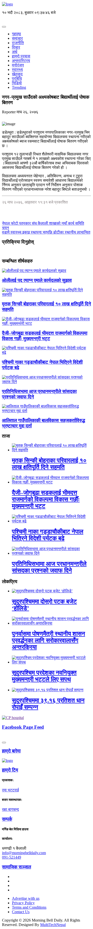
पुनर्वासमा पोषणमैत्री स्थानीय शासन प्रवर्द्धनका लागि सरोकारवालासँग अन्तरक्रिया (48, 640)
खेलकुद (17, 74)
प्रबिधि (17, 78)
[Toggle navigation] (4, 27)
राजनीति (18, 43)
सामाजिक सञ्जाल (16, 866)
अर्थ (14, 52)
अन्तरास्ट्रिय (21, 61)
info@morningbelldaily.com (24, 853)
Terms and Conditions (29, 907)
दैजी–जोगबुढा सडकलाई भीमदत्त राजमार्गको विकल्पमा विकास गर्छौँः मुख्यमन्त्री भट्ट (44, 335)
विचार (16, 47)
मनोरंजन (18, 65)
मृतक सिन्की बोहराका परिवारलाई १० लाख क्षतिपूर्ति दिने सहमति (49, 463)
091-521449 (11, 857)
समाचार (17, 38)
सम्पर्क (7, 819)
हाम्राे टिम (10, 770)
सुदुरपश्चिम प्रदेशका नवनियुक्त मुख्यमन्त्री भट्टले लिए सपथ (44, 676)
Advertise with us (25, 898)
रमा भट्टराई (10, 790)
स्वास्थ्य (17, 69)
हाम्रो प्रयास (21, 56)
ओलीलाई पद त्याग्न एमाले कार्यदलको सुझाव (37, 280)
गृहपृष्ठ (16, 34)
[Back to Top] (4, 742)
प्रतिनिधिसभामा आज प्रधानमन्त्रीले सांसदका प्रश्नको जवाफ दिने (49, 567)
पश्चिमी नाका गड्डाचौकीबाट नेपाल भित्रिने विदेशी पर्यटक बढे (47, 534)
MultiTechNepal (53, 925)
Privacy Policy (23, 903)
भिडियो (17, 83)
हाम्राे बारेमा (11, 750)
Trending (19, 87)
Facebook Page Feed (23, 727)
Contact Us (21, 912)
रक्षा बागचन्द (10, 809)
